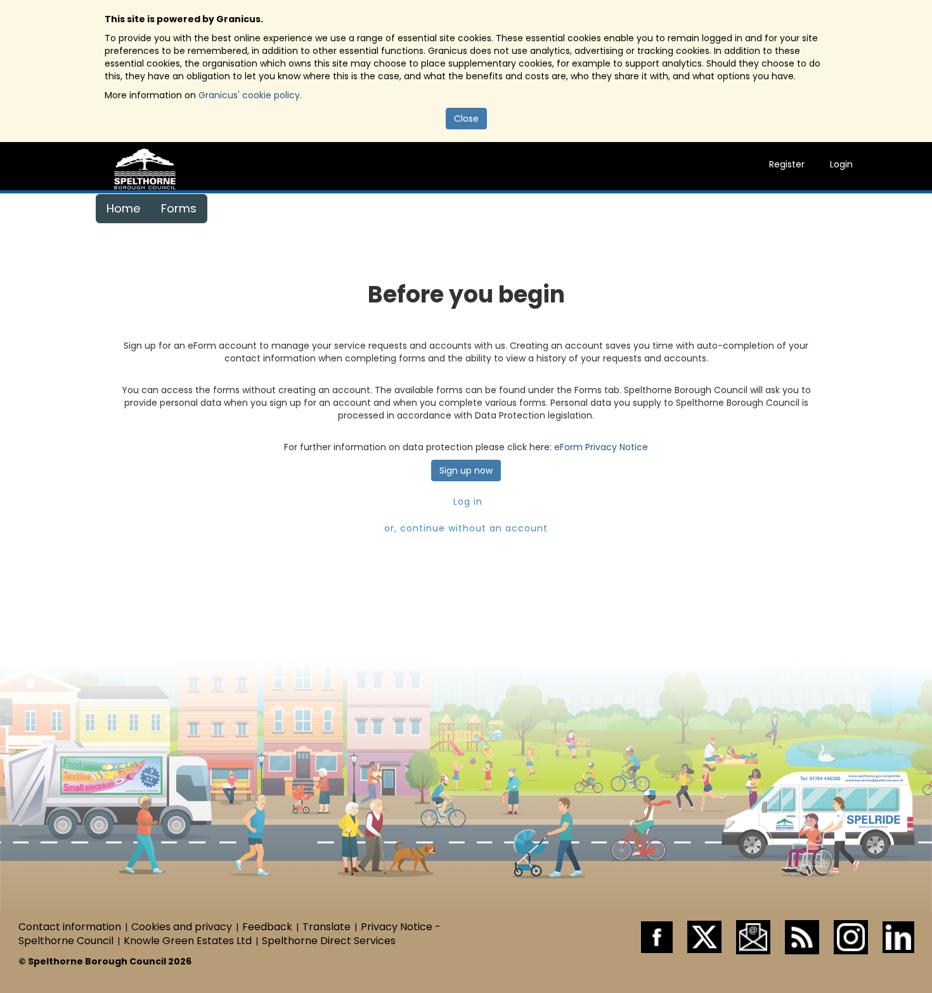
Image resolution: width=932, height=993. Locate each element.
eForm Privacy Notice (601, 447)
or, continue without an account (466, 528)
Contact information (69, 926)
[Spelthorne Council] (145, 168)
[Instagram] (851, 936)
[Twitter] (704, 936)
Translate (326, 926)
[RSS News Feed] (802, 936)
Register (787, 164)
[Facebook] (657, 936)
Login (841, 164)
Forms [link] (179, 208)
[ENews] (753, 936)
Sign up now (466, 470)
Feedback (267, 926)
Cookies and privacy (181, 926)
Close (466, 118)
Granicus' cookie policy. (250, 95)
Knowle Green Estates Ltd (188, 940)
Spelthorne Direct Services (329, 940)
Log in (466, 501)
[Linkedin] (898, 936)
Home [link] (123, 208)
